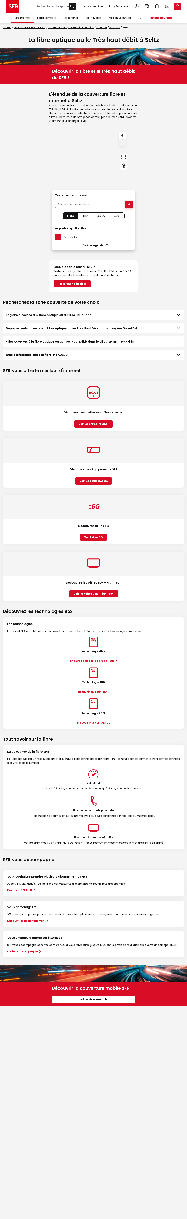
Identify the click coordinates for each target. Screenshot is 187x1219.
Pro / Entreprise (119, 6)
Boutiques (147, 6)
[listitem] (93, 315)
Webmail (167, 6)
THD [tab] (85, 216)
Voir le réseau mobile (93, 999)
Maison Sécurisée (120, 18)
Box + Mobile (94, 18)
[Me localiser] (123, 166)
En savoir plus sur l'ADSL (92, 722)
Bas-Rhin (114, 27)
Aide (136, 6)
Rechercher (72, 6)
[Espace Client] (177, 6)
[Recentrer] (123, 157)
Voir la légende (93, 245)
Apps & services (93, 6)
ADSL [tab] (117, 216)
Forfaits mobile (46, 18)
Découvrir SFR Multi (20, 890)
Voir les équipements (93, 481)
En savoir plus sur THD (92, 691)
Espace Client (177, 6)
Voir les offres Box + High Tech (94, 594)
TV (140, 18)
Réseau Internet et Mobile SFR (29, 27)
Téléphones (71, 18)
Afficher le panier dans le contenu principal (157, 6)
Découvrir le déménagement (26, 920)
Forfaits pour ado (161, 18)
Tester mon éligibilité (72, 284)
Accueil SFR (12, 6)
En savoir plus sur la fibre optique (92, 661)
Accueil (7, 27)
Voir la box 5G (93, 537)
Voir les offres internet (94, 424)
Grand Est (101, 27)
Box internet (22, 18)
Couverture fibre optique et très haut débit (71, 27)
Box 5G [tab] (101, 216)
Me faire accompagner (22, 951)
